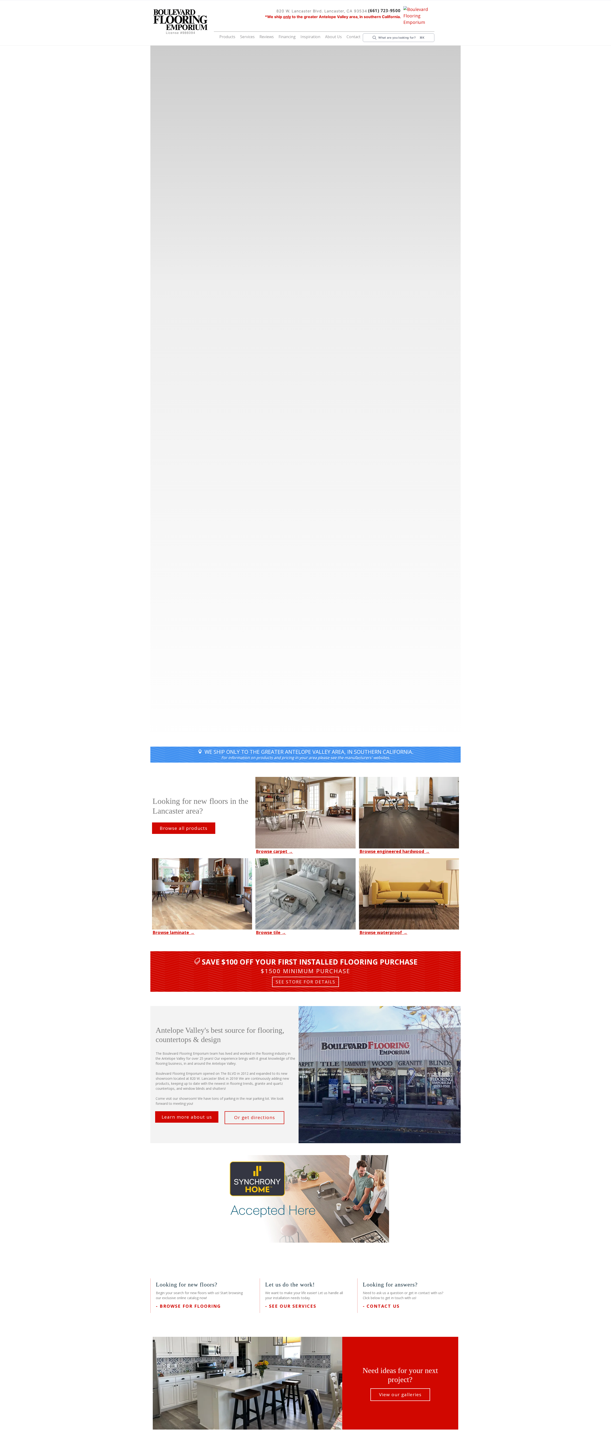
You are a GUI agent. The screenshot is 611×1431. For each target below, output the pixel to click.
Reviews (277, 37)
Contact (354, 37)
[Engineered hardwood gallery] (409, 812)
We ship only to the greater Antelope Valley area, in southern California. (309, 751)
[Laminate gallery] (202, 893)
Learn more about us (187, 1116)
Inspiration (316, 37)
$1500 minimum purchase (305, 971)
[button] (242, 37)
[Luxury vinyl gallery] (409, 893)
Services (259, 37)
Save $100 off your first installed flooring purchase (310, 962)
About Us (336, 37)
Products (241, 37)
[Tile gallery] (305, 893)
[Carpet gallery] (305, 812)
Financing (296, 37)
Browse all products (183, 827)
